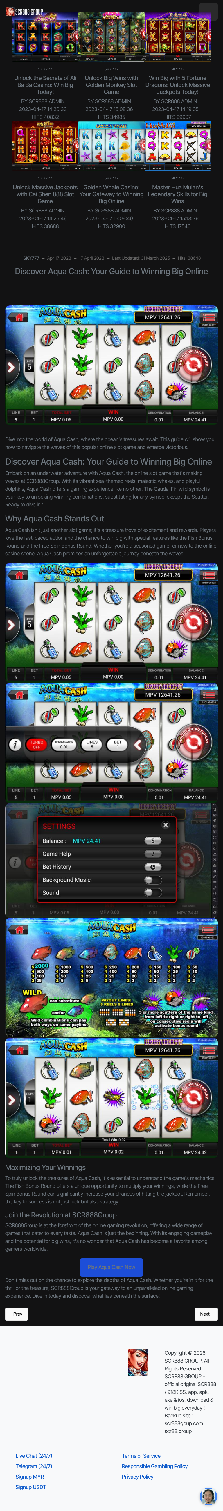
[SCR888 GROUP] (24, 11)
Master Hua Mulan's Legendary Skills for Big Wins (178, 194)
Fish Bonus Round (35, 1186)
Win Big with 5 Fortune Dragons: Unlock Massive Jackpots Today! (177, 84)
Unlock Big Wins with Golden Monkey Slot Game (111, 84)
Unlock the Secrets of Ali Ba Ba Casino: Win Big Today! (45, 84)
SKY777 (45, 69)
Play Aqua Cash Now (111, 1267)
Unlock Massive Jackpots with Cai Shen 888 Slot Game (45, 194)
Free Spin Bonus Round (65, 546)
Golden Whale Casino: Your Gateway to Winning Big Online (111, 194)
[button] (208, 12)
